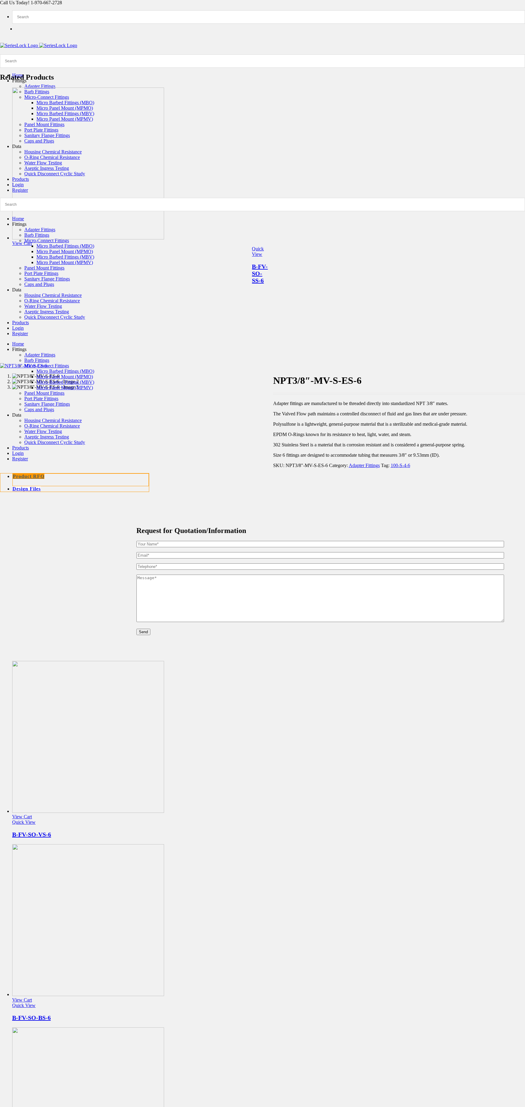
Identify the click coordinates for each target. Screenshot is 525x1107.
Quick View (258, 251)
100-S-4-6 (400, 465)
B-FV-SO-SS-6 (260, 273)
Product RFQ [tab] (28, 476)
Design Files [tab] (26, 488)
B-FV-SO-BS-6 (31, 1017)
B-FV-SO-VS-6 (31, 834)
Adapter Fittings (364, 465)
